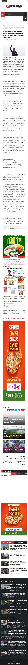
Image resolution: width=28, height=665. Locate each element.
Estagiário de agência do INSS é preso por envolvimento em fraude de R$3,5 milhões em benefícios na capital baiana (18, 547)
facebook (24, 473)
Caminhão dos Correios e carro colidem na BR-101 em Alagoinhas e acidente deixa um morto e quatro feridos (17, 632)
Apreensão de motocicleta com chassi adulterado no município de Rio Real (18, 570)
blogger (14, 473)
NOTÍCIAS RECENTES (7, 542)
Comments (21, 542)
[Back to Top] (14, 661)
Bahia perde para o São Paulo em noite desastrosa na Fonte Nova (13, 450)
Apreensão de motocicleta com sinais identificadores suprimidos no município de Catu (18, 563)
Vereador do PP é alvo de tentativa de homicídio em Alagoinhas (17, 651)
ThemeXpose (17, 663)
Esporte (8, 25)
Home (4, 25)
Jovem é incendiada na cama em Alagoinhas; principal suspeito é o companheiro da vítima (16, 622)
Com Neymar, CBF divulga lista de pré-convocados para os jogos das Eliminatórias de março (13, 421)
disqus (19, 473)
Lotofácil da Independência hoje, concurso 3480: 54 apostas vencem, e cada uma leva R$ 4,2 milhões (17, 642)
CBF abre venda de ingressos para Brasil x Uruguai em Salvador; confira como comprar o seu (14, 435)
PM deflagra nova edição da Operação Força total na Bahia (18, 554)
